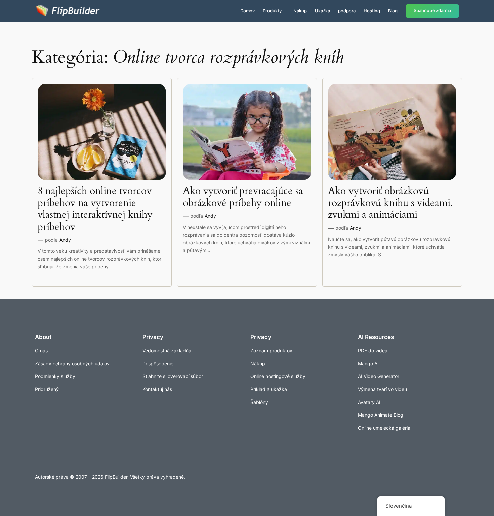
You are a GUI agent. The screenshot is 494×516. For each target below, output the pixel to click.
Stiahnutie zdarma (432, 10)
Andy (65, 240)
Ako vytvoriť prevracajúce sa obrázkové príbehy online (243, 197)
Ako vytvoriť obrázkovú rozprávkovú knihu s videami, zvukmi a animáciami (390, 203)
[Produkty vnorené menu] (284, 10)
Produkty (272, 10)
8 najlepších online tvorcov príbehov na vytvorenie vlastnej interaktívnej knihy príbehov (95, 209)
